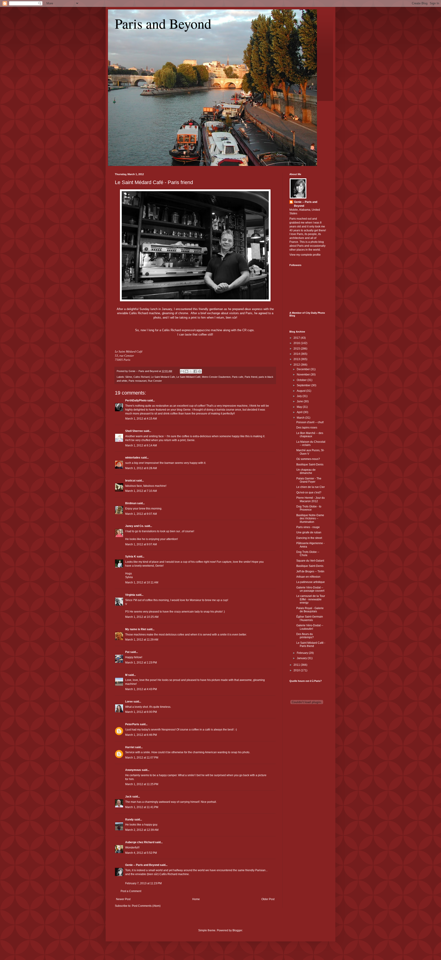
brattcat (130, 480)
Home (196, 899)
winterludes (132, 457)
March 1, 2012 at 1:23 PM (141, 662)
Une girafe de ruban (308, 532)
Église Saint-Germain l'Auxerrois (309, 618)
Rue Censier (155, 380)
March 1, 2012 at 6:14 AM (141, 445)
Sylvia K (130, 556)
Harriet (129, 747)
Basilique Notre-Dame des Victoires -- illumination (310, 518)
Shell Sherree (134, 431)
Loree (129, 701)
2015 (297, 348)
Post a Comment (131, 891)
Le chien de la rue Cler (310, 487)
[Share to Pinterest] (199, 371)
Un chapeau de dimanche (306, 471)
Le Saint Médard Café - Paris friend (154, 182)
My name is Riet (135, 629)
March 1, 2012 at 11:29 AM (141, 639)
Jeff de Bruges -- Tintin (310, 571)
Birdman (130, 503)
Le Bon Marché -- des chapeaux (309, 434)
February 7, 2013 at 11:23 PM (143, 883)
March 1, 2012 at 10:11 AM (141, 582)
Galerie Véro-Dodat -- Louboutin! (309, 627)
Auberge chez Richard (139, 842)
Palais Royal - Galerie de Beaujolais (310, 610)
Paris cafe (237, 376)
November (304, 374)
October (302, 380)
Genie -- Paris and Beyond (142, 865)
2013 (297, 359)
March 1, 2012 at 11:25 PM (141, 784)
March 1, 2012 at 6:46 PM (141, 734)
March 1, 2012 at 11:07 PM (141, 757)
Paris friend (251, 376)
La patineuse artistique (310, 582)
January (302, 658)
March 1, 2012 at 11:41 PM (141, 807)
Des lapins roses (306, 427)
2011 (297, 664)
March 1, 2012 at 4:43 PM (141, 689)
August (301, 390)
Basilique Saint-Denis (309, 464)
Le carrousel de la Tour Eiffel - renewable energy (310, 599)
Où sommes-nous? (308, 459)
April (300, 412)
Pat (127, 652)
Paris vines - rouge (308, 527)
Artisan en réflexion (308, 576)
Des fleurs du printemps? (305, 636)
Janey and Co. (134, 526)
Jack (128, 796)
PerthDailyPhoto (136, 400)
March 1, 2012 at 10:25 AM (141, 617)
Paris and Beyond (163, 23)
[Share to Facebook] (195, 371)
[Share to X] (191, 371)
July (299, 396)
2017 (297, 337)
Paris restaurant (138, 380)
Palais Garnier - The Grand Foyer (308, 480)
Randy (129, 819)
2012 (297, 364)
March (301, 417)
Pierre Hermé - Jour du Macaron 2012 (310, 499)
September (304, 385)
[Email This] (182, 371)
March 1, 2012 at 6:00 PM (141, 712)
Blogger (237, 930)
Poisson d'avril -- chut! (310, 422)
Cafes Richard (141, 376)
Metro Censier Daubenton (216, 376)
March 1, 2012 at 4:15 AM (141, 418)
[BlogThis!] (186, 371)
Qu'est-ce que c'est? (308, 492)
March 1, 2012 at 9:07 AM (141, 513)
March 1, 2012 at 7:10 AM (141, 491)
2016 (297, 343)
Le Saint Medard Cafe (163, 376)
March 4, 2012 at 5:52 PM (141, 852)
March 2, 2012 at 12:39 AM (141, 829)
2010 (297, 670)
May (300, 407)
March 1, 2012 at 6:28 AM (141, 468)
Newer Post (123, 899)
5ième (128, 376)
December (304, 369)
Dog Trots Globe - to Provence (308, 508)
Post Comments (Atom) (146, 905)
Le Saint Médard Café (188, 376)
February (303, 653)
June (300, 401)
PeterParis (132, 724)
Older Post (267, 899)
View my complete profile (305, 254)
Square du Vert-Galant (310, 560)
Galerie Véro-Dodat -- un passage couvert (310, 589)
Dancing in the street (309, 538)
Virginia (130, 594)
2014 (297, 353)
